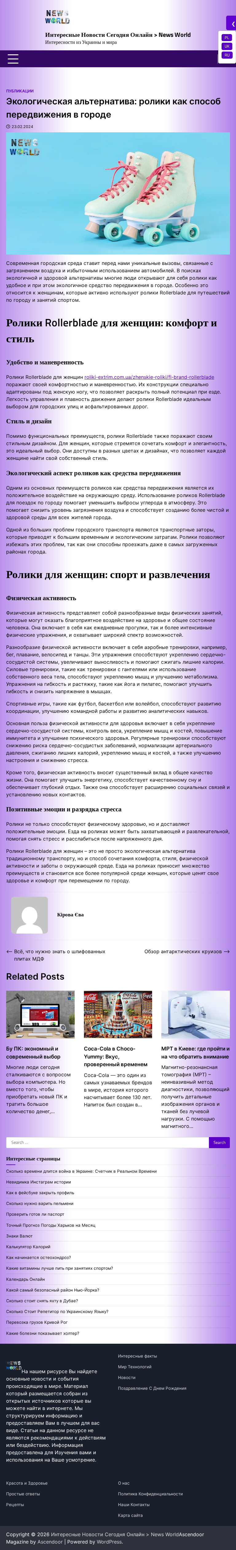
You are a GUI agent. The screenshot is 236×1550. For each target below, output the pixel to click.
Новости (127, 1377)
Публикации (19, 91)
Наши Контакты (134, 1504)
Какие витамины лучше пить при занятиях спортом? (59, 1268)
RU (227, 55)
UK (227, 46)
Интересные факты (137, 1356)
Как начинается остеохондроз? (38, 1257)
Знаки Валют (19, 1235)
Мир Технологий (134, 1366)
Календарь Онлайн (25, 1279)
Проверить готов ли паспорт (35, 1214)
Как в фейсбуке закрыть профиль (40, 1192)
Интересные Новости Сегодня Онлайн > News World (118, 34)
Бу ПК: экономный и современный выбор (33, 1052)
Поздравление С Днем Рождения (152, 1388)
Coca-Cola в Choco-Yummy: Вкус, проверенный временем (116, 1056)
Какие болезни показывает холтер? (42, 1333)
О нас (124, 1483)
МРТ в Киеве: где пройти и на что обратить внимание (195, 1052)
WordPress (109, 1542)
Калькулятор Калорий (28, 1246)
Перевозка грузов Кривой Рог (37, 1322)
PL (227, 37)
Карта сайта (130, 1515)
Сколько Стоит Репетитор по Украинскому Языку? (57, 1311)
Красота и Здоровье (27, 1483)
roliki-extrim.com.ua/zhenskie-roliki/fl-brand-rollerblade (149, 377)
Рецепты (15, 1504)
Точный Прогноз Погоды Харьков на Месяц (51, 1225)
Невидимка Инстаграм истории (38, 1181)
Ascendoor (50, 1542)
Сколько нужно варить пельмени (39, 1203)
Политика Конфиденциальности (150, 1493)
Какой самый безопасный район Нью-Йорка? (52, 1290)
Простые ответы (23, 1493)
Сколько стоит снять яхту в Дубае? (42, 1300)
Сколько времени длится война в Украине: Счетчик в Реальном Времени (81, 1171)
